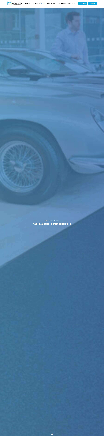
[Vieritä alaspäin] (52, 433)
